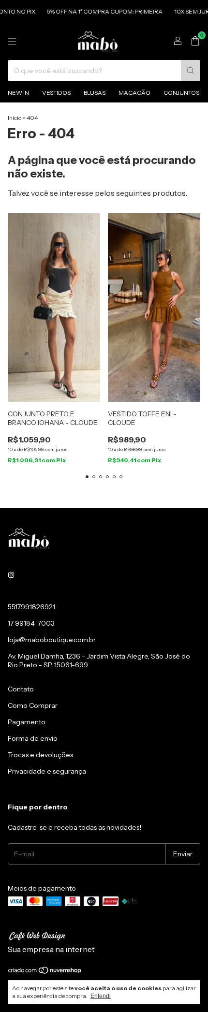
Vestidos (56, 92)
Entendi (100, 996)
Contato (21, 689)
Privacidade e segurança (47, 771)
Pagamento (26, 722)
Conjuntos (181, 92)
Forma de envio (33, 738)
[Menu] (12, 41)
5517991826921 (31, 606)
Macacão (134, 92)
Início (14, 117)
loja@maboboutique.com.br (52, 639)
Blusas (94, 92)
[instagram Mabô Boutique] (11, 575)
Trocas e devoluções (40, 754)
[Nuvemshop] (45, 972)
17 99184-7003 (31, 623)
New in (18, 92)
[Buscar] (190, 70)
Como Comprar (33, 705)
